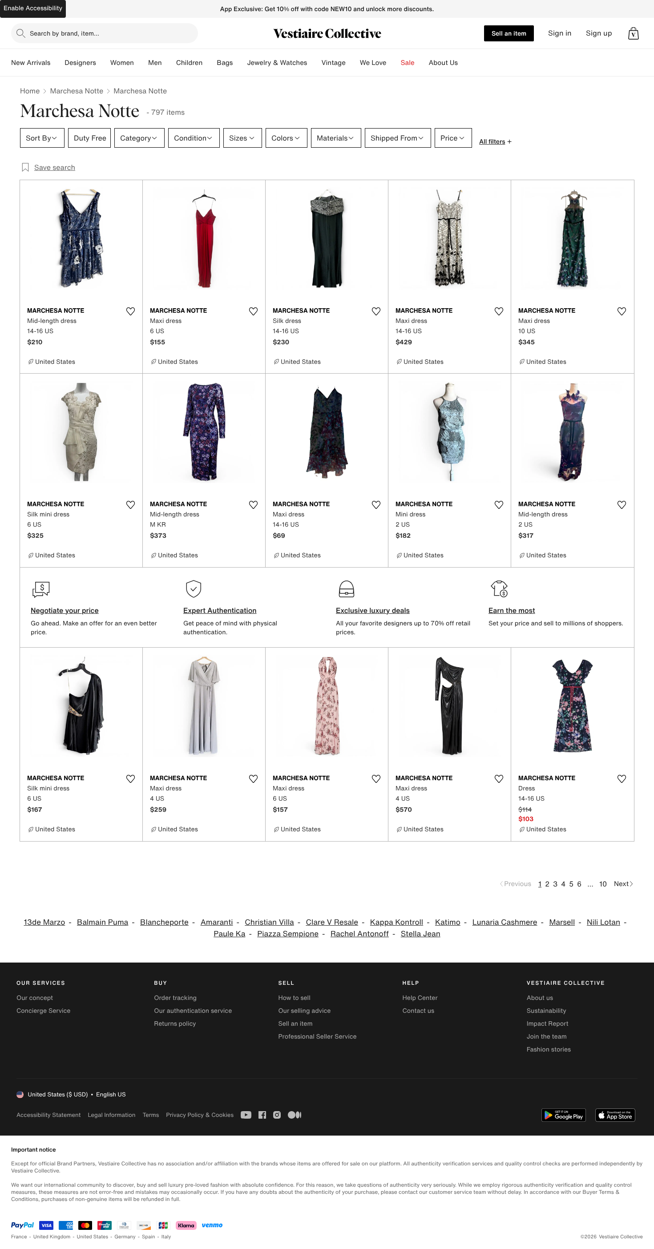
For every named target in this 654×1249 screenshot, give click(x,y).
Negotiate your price (65, 610)
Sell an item (509, 33)
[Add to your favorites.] (130, 311)
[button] (633, 33)
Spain (148, 1236)
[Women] (141, 62)
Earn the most (511, 610)
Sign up (599, 33)
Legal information (111, 1115)
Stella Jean (420, 933)
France (19, 1236)
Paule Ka (229, 933)
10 (603, 883)
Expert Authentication (220, 610)
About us (540, 998)
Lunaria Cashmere (504, 922)
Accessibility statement (48, 1115)
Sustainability (546, 1010)
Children (189, 63)
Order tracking (175, 998)
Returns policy (175, 1023)
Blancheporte (164, 922)
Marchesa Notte (76, 90)
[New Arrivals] (57, 62)
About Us (443, 63)
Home (30, 90)
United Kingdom (52, 1236)
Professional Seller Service (317, 1036)
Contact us (419, 1010)
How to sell (294, 998)
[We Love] (393, 62)
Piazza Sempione (288, 933)
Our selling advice (304, 1010)
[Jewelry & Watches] (314, 62)
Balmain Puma (102, 922)
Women (122, 63)
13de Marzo (44, 922)
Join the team (547, 1036)
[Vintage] (352, 62)
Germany (125, 1236)
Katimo (447, 922)
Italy (166, 1236)
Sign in (560, 33)
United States (93, 1236)
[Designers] (103, 62)
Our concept (34, 998)
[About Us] (464, 62)
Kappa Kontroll (396, 922)
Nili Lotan (603, 922)
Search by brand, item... (64, 33)
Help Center (420, 998)
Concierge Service (43, 1010)
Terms (150, 1115)
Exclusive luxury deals (373, 610)
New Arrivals (30, 63)
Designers (80, 63)
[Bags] (239, 62)
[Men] (169, 62)
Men (155, 63)
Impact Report (548, 1023)
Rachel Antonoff (360, 933)
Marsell (562, 922)
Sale (408, 63)
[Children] (209, 62)
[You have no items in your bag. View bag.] (633, 33)
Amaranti (217, 922)
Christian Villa (269, 922)
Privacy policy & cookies (200, 1115)
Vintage (333, 63)
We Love (373, 63)
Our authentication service (193, 1010)
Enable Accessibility (33, 8)
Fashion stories (549, 1049)
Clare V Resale (332, 922)
